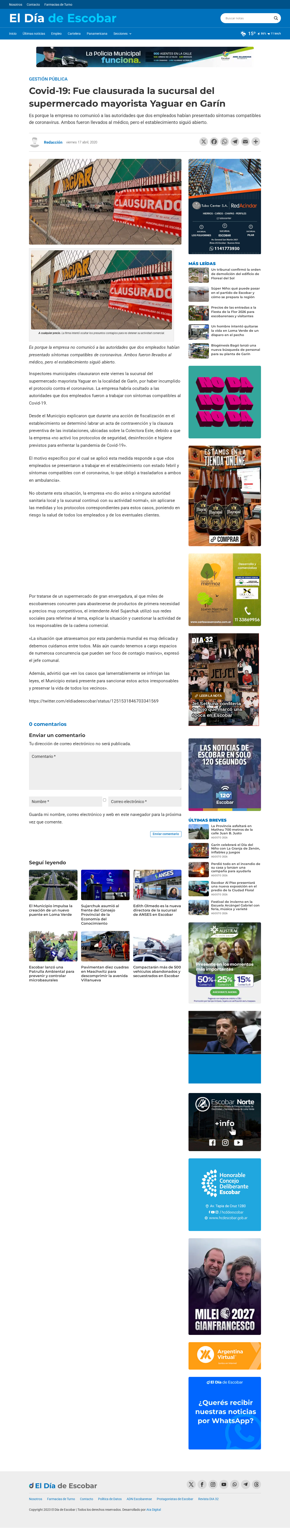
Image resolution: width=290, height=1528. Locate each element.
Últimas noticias (34, 33)
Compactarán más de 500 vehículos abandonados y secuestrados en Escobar (157, 971)
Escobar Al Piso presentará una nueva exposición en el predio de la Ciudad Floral (234, 886)
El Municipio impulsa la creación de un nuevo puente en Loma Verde (50, 910)
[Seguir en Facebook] (202, 1484)
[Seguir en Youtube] (223, 1484)
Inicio (13, 33)
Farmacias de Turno (58, 4)
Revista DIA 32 (208, 1499)
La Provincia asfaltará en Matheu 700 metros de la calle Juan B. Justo (232, 829)
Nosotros (15, 4)
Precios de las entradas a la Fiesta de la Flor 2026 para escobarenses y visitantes (233, 312)
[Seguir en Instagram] (213, 1484)
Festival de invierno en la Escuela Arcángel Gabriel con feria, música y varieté (235, 905)
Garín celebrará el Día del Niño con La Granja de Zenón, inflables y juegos (235, 848)
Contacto (33, 4)
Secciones (121, 33)
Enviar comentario (166, 834)
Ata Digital (153, 1509)
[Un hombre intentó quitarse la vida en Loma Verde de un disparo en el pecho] (198, 332)
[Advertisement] (105, 556)
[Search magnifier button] (276, 18)
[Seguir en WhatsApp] (234, 1484)
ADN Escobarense (139, 1499)
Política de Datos (110, 1499)
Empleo (56, 33)
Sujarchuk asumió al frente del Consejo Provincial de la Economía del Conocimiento (100, 915)
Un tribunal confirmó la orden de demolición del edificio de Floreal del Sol (236, 274)
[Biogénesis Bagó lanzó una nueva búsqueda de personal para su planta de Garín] (198, 351)
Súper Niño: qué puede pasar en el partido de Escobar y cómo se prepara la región (235, 293)
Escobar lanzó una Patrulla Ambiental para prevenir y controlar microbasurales (51, 974)
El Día (62, 18)
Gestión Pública (48, 79)
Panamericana (97, 33)
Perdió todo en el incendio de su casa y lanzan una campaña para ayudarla (235, 867)
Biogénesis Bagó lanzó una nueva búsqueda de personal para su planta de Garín (235, 350)
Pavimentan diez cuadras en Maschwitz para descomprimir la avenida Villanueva (105, 974)
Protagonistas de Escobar (175, 1499)
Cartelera (74, 33)
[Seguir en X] (191, 1484)
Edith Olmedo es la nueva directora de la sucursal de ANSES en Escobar (157, 910)
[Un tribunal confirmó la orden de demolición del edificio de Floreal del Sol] (198, 275)
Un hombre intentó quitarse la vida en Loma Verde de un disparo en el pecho (235, 330)
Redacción (53, 142)
